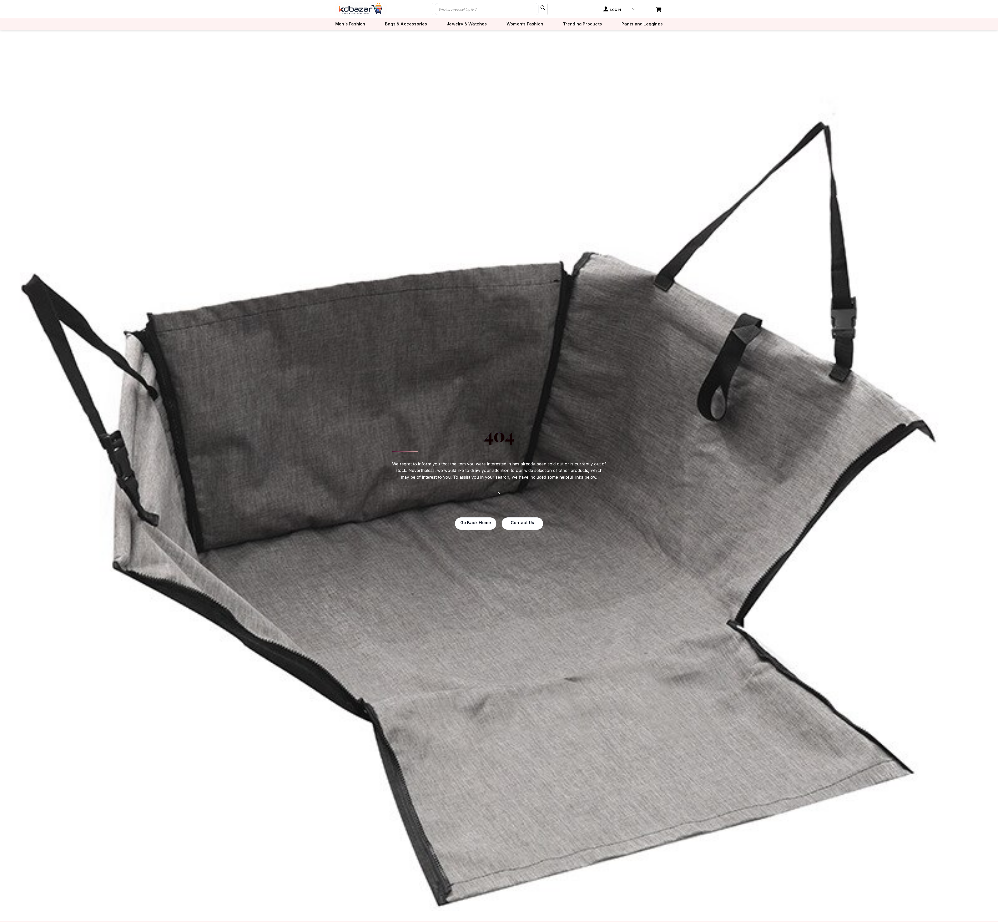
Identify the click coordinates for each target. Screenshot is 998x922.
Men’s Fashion (350, 24)
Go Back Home (475, 522)
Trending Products (582, 24)
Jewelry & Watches (467, 24)
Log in (615, 10)
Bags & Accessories (406, 24)
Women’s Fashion (525, 24)
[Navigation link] (659, 10)
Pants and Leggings (642, 24)
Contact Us (522, 522)
